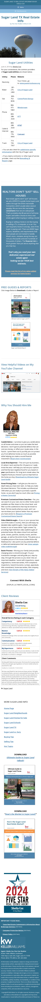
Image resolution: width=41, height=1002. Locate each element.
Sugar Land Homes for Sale (15, 718)
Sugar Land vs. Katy (12, 732)
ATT (19, 116)
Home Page (9, 708)
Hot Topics (8, 746)
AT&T (20, 125)
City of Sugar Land (25, 90)
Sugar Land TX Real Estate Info (20, 19)
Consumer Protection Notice (13, 930)
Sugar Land (7, 688)
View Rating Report (21, 613)
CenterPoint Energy (25, 99)
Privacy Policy (7, 934)
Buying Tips (9, 737)
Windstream (22, 107)
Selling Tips (8, 741)
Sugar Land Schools (12, 722)
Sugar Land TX (10, 727)
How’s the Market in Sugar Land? (20, 814)
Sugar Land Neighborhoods (15, 713)
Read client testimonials (20, 459)
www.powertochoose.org (30, 83)
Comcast (21, 134)
